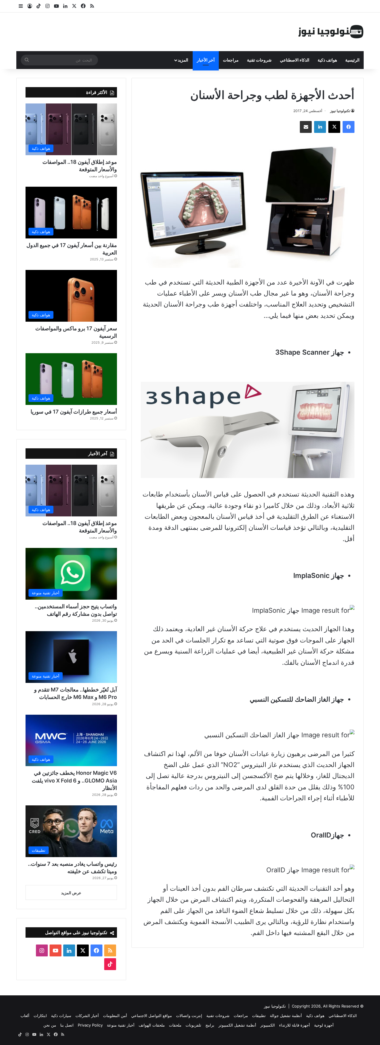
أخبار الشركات (87, 1015)
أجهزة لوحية (324, 1025)
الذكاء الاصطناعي (294, 59)
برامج (209, 1025)
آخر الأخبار (206, 59)
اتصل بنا (67, 1025)
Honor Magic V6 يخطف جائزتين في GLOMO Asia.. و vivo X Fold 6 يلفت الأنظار (74, 780)
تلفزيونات (193, 1025)
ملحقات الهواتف (152, 1025)
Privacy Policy (90, 1025)
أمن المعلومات (115, 1015)
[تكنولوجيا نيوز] (331, 31)
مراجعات (231, 59)
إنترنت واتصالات (189, 1015)
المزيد (183, 59)
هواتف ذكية (327, 59)
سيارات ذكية (61, 1015)
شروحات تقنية (259, 59)
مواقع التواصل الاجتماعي (151, 1015)
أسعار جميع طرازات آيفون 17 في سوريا (74, 411)
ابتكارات (40, 1015)
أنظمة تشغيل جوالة (286, 1015)
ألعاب (24, 1015)
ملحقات (175, 1025)
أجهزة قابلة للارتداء (294, 1025)
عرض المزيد (71, 892)
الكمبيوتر (267, 1025)
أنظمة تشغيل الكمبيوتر (237, 1025)
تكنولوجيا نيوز (340, 111)
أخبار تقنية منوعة (120, 1025)
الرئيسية (352, 59)
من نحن (49, 1025)
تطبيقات (259, 1015)
